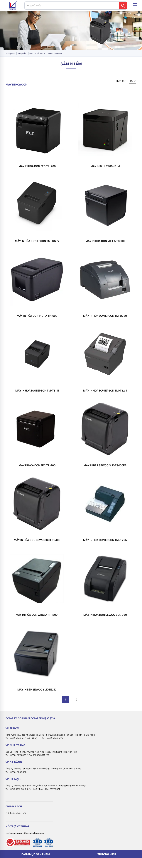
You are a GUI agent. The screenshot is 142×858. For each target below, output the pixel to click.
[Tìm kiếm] (123, 5)
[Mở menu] (135, 5)
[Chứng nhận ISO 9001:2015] (48, 842)
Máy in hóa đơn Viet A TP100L (37, 315)
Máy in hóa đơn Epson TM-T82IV (37, 241)
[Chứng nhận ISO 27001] (37, 842)
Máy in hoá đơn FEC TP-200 (37, 166)
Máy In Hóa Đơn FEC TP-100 (37, 465)
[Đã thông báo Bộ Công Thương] (18, 842)
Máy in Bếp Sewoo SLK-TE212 (37, 689)
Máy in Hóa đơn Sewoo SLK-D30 (105, 614)
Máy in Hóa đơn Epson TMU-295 (105, 540)
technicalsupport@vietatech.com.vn (25, 833)
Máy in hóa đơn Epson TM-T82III (105, 390)
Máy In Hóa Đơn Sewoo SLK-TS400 (37, 540)
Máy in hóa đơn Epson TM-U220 (105, 315)
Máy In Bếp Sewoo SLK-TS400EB (105, 465)
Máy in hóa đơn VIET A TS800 (105, 241)
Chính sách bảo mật (16, 813)
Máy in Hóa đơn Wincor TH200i (37, 614)
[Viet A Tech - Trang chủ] (13, 5)
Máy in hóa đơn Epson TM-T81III (37, 390)
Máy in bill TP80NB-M (105, 166)
